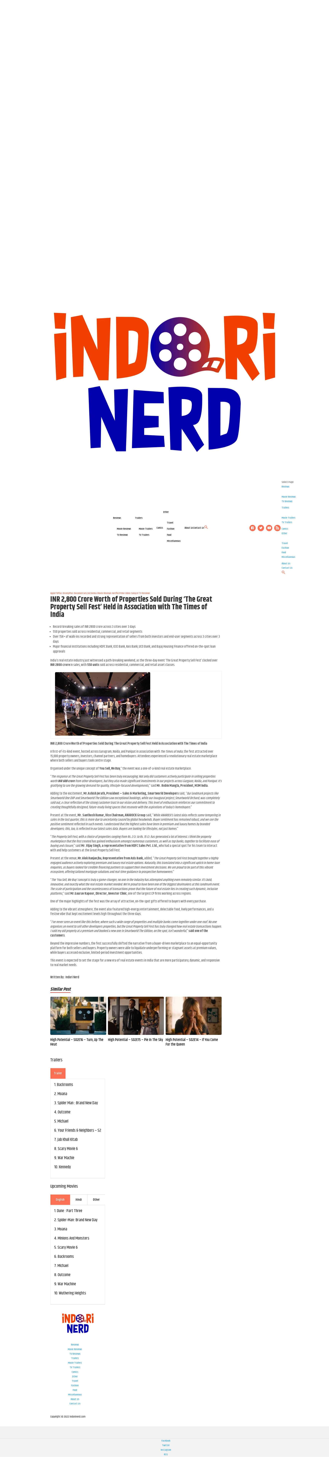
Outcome (64, 1112)
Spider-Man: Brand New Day (77, 1220)
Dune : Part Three (69, 1211)
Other (166, 512)
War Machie (66, 1158)
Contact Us (198, 528)
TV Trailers (144, 535)
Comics (160, 528)
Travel (170, 523)
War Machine (67, 1284)
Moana (62, 1094)
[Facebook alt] (252, 528)
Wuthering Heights (72, 1293)
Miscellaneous (174, 541)
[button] (206, 528)
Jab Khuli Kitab (67, 1139)
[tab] (58, 1073)
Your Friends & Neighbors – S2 (79, 1130)
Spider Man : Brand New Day (77, 1103)
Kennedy (65, 1167)
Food (169, 535)
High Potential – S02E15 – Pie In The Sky (135, 1040)
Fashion (170, 529)
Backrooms (65, 1085)
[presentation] (58, 1073)
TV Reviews (122, 535)
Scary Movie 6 (68, 1149)
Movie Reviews (124, 529)
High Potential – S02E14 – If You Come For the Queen (192, 1042)
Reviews (117, 518)
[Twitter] (261, 528)
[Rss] (277, 528)
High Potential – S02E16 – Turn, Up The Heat (76, 1042)
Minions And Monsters (73, 1238)
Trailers (139, 518)
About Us (188, 528)
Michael (62, 1121)
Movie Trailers (146, 529)
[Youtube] (269, 528)
